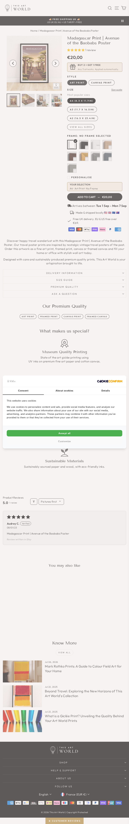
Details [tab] (105, 390)
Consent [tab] (23, 390)
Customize (64, 441)
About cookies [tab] (64, 390)
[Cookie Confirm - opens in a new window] (109, 381)
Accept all (64, 433)
